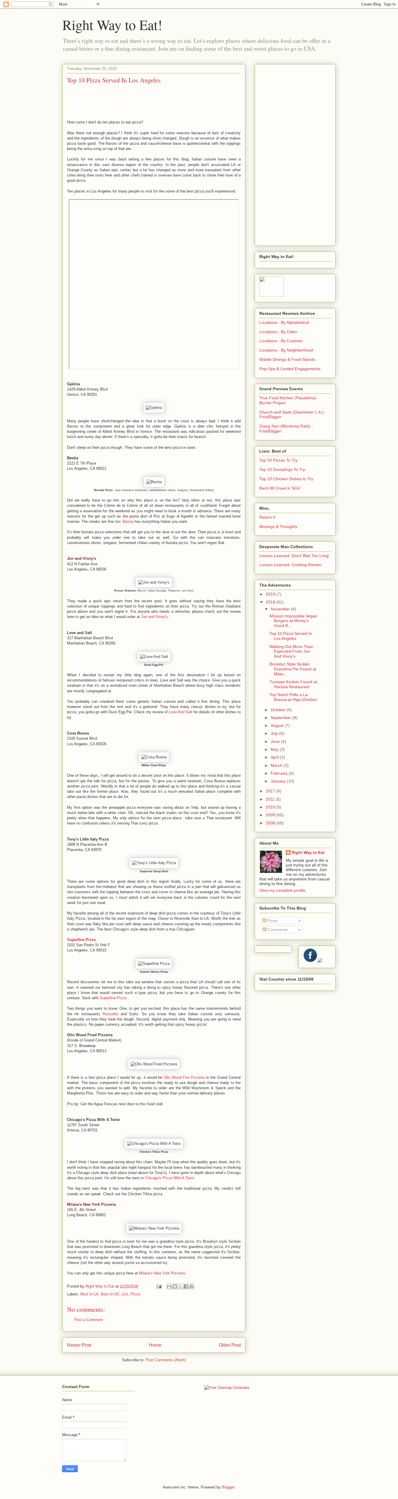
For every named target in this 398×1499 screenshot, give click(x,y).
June (276, 741)
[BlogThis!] (175, 1286)
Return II (267, 517)
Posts (272, 920)
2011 (271, 799)
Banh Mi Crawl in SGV (279, 488)
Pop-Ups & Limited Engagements (289, 368)
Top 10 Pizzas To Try (278, 460)
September (281, 717)
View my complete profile (282, 890)
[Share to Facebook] (186, 1286)
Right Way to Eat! (112, 24)
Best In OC (110, 1294)
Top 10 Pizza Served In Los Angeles (291, 636)
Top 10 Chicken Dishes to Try (286, 478)
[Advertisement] (295, 153)
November (281, 609)
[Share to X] (180, 1286)
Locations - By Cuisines (280, 340)
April (275, 757)
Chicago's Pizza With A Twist (169, 1178)
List (125, 1294)
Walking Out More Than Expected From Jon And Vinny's (291, 651)
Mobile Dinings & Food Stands (287, 359)
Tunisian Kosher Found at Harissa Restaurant (293, 684)
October (279, 709)
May (275, 749)
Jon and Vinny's (81, 558)
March (277, 765)
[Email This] (169, 1286)
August (278, 725)
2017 (271, 791)
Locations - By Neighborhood (286, 350)
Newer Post (79, 1345)
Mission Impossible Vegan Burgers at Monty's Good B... (293, 621)
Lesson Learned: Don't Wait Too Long (294, 555)
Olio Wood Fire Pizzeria (184, 1077)
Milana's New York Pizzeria (91, 1204)
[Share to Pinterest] (191, 1286)
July (275, 733)
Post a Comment (88, 1320)
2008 (271, 823)
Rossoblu (110, 1014)
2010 (271, 807)
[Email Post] (158, 1286)
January (279, 781)
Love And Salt (180, 712)
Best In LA (89, 1294)
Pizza (135, 1294)
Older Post (230, 1345)
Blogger (228, 1487)
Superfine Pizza (81, 939)
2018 (271, 602)
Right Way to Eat (308, 852)
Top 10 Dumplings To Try (282, 469)
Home (155, 1345)
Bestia (128, 521)
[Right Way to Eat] (271, 295)
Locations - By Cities (278, 331)
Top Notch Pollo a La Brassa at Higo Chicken (293, 697)
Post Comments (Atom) (166, 1360)
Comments (277, 929)
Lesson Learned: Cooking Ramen (290, 564)
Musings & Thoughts (278, 526)
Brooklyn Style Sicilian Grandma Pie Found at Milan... (293, 669)
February (280, 773)
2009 (271, 815)
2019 (271, 594)
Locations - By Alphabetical (284, 322)
